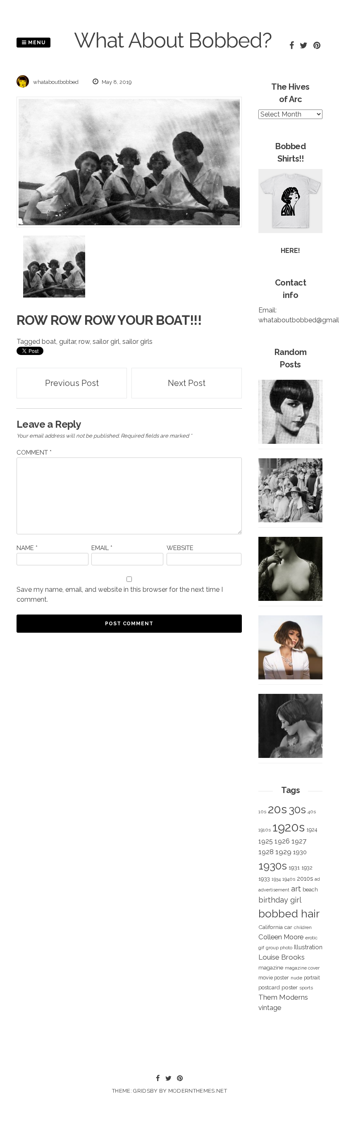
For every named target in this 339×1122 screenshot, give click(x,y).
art (296, 888)
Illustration (308, 946)
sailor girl (106, 341)
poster (290, 987)
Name (27, 548)
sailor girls (137, 341)
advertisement (273, 889)
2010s (305, 878)
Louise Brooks (281, 957)
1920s (288, 827)
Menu (35, 42)
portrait (312, 977)
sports (306, 988)
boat (49, 341)
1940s (288, 879)
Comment (34, 452)
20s (277, 809)
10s (262, 812)
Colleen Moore (280, 937)
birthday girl (279, 900)
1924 (311, 830)
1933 (264, 878)
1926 (282, 841)
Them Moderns (283, 997)
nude (296, 978)
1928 (266, 852)
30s (297, 809)
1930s (272, 865)
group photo (279, 947)
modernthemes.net (197, 1091)
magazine (270, 967)
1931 (294, 867)
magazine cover (302, 968)
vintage (269, 1008)
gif (261, 947)
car (288, 927)
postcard (269, 987)
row (84, 341)
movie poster (273, 977)
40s (312, 812)
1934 (276, 879)
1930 (300, 852)
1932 (307, 868)
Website (180, 548)
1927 (298, 841)
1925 (265, 841)
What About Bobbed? (173, 40)
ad (317, 879)
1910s (264, 830)
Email (101, 548)
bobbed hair (289, 914)
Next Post (186, 383)
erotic (311, 938)
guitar (67, 341)
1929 (283, 852)
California (270, 927)
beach (310, 889)
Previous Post (72, 383)
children (303, 927)
